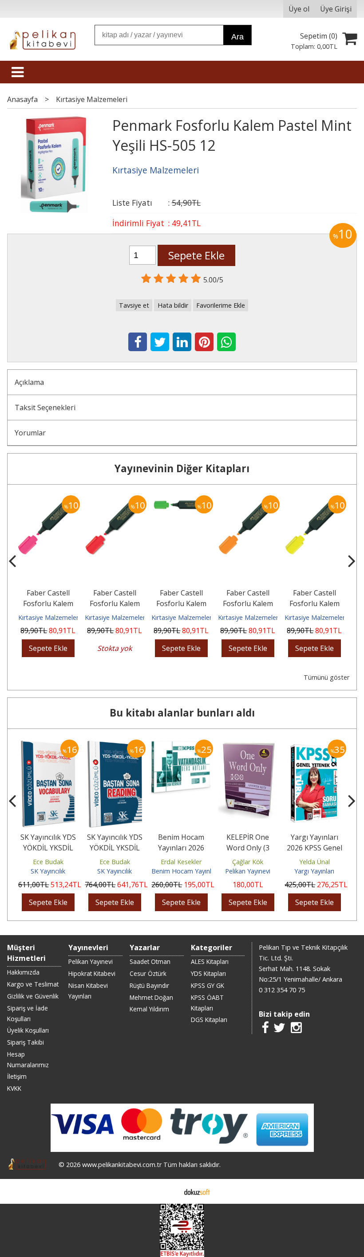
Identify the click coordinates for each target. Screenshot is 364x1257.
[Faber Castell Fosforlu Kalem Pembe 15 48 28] (48, 500)
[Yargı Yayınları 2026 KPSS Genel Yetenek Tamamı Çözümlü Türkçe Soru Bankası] (314, 745)
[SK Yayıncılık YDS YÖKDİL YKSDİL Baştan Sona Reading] (114, 745)
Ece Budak (48, 862)
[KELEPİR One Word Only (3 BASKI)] (247, 745)
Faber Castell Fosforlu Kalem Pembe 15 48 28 (48, 603)
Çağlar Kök (247, 862)
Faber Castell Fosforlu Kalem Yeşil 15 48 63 (181, 603)
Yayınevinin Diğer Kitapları (182, 468)
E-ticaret (168, 1191)
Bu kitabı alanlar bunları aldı (182, 713)
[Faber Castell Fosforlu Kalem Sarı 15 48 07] (314, 500)
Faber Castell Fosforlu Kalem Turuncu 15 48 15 (248, 603)
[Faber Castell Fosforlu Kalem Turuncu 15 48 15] (247, 500)
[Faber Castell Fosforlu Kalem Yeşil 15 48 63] (181, 500)
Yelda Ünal (314, 862)
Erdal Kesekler (181, 862)
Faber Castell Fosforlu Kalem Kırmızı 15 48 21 (115, 603)
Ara (237, 36)
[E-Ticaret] (197, 1191)
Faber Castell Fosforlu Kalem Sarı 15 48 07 (314, 603)
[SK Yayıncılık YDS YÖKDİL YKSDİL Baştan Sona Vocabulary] (48, 745)
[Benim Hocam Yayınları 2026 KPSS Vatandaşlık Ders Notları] (181, 745)
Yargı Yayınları (314, 871)
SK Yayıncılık (48, 871)
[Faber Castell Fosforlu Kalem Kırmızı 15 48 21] (114, 500)
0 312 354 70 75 (282, 990)
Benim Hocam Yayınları (184, 871)
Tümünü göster (326, 677)
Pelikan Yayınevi (247, 871)
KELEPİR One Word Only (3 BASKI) (247, 847)
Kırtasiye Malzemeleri (49, 617)
